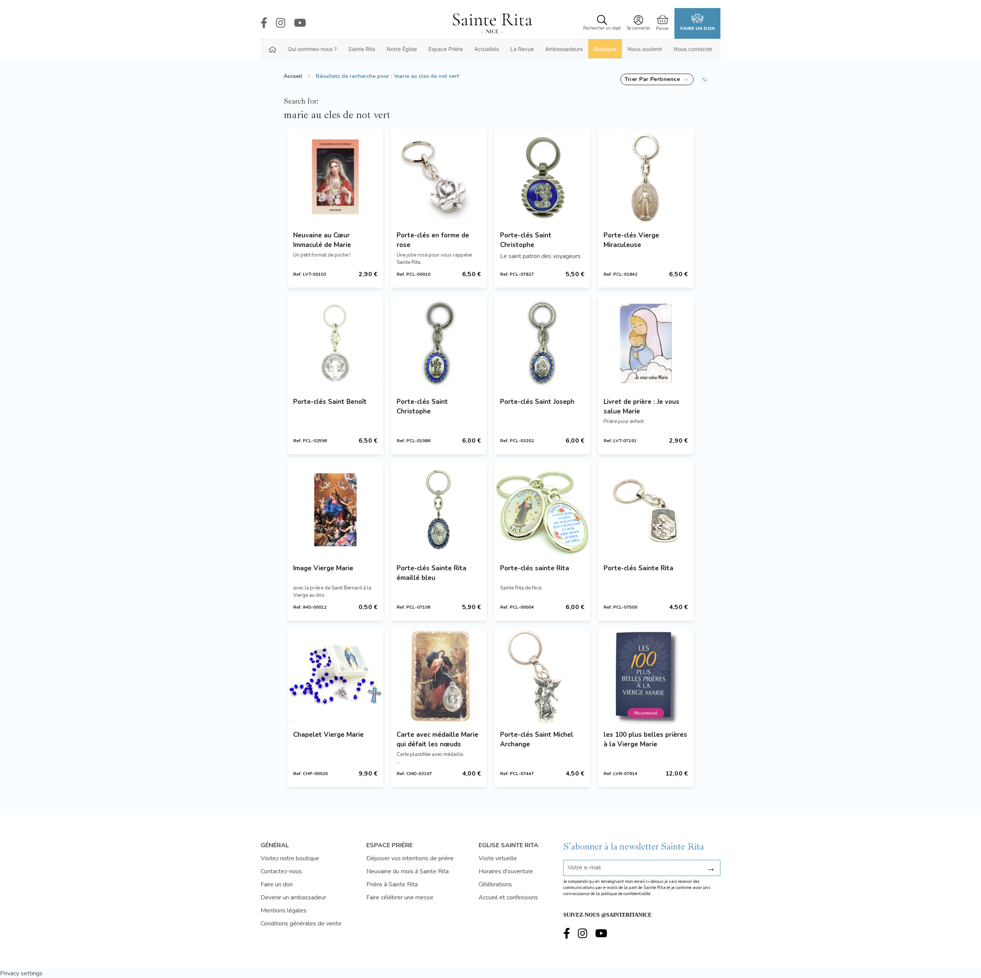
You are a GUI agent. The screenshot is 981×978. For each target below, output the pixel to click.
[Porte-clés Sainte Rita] (646, 510)
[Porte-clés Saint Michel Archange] (542, 676)
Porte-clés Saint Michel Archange (536, 739)
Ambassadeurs (563, 49)
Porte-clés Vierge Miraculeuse (631, 240)
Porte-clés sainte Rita (534, 568)
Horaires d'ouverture (506, 871)
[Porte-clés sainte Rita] (542, 510)
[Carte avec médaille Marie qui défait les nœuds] (439, 676)
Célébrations (495, 884)
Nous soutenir (645, 49)
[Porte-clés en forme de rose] (439, 177)
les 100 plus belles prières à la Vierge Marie (645, 739)
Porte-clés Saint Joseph (537, 401)
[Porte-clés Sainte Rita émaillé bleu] (439, 510)
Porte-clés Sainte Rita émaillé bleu (431, 573)
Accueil (293, 76)
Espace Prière (445, 49)
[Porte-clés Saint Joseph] (542, 343)
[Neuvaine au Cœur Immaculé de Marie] (335, 177)
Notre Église (402, 49)
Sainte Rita (361, 49)
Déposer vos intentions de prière (410, 858)
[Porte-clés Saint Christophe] (542, 177)
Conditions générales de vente (301, 923)
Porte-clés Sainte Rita (638, 568)
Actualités (486, 49)
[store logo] (492, 23)
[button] (657, 79)
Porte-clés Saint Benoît (330, 401)
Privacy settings (21, 973)
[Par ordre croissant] (704, 79)
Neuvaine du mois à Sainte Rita (407, 871)
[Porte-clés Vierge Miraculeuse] (646, 177)
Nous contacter (693, 49)
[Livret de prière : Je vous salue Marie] (646, 343)
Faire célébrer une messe (399, 897)
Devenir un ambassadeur (293, 897)
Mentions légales (284, 910)
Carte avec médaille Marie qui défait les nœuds (437, 739)
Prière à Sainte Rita (392, 884)
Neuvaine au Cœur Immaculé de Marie (322, 240)
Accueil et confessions (508, 897)
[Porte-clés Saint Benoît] (335, 343)
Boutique (605, 49)
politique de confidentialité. (626, 894)
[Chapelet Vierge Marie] (335, 676)
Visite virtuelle (498, 858)
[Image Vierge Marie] (335, 510)
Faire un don (697, 28)
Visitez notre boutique (290, 858)
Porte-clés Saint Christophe (525, 240)
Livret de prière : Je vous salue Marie (641, 406)
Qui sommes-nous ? (312, 49)
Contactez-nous (281, 871)
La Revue (522, 49)
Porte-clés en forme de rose (433, 240)
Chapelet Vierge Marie (328, 734)
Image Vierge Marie (323, 568)
